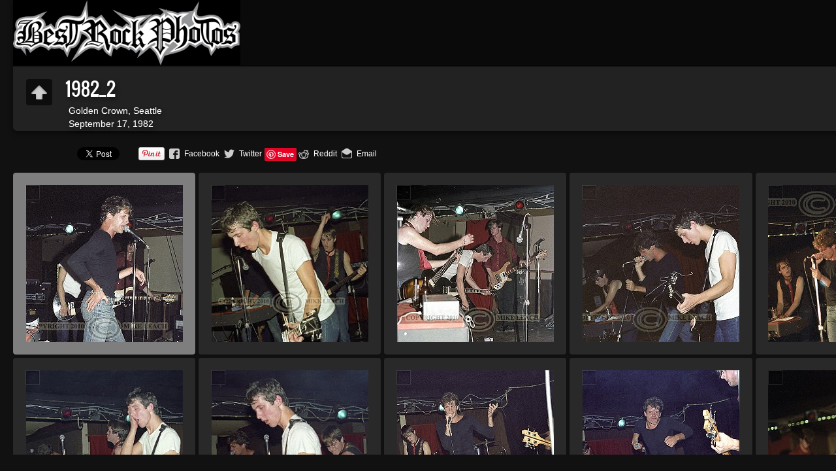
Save (286, 154)
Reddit (325, 153)
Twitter (250, 153)
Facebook (201, 153)
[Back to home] (126, 32)
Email (367, 153)
